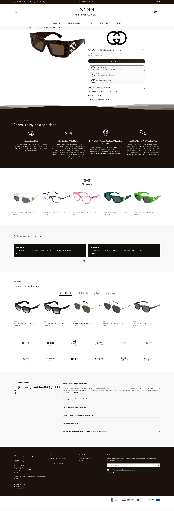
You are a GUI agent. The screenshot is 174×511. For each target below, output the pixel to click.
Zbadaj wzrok (104, 23)
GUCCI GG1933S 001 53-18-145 (54, 323)
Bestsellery (38, 28)
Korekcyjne (56, 23)
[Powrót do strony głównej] (30, 28)
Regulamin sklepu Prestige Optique (125, 470)
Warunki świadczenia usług (58, 458)
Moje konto (82, 460)
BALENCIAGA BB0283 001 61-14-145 (54, 212)
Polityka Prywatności (57, 463)
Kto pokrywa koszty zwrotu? (71, 423)
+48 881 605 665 (101, 67)
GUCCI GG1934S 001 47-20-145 (24, 323)
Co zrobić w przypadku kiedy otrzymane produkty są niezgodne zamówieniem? (85, 431)
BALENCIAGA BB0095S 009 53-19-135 (146, 212)
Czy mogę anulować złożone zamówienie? (75, 399)
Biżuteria (119, 23)
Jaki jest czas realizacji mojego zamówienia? (75, 383)
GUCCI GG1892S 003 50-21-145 (143, 323)
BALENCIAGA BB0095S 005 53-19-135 (116, 212)
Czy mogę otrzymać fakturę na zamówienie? (75, 407)
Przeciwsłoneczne (74, 23)
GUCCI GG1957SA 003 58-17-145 (113, 323)
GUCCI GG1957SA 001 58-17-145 (83, 323)
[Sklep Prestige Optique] (87, 12)
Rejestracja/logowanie (85, 458)
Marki (90, 23)
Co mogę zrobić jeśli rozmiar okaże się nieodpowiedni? (78, 415)
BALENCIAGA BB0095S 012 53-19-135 (24, 212)
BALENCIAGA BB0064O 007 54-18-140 (85, 212)
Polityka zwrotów (56, 460)
